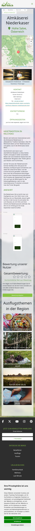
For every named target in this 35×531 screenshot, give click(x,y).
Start (4, 10)
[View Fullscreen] (31, 37)
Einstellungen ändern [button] (17, 525)
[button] (18, 52)
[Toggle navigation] (32, 4)
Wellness (17, 473)
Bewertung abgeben (17, 295)
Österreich (18, 10)
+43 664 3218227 (19, 101)
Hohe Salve (19, 28)
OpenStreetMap (23, 66)
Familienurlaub (17, 470)
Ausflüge (17, 453)
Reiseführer (10, 10)
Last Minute (17, 476)
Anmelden (18, 439)
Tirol (25, 10)
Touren (17, 456)
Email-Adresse (17, 431)
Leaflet (16, 66)
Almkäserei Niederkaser (9, 12)
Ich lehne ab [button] (17, 521)
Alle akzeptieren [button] (17, 518)
